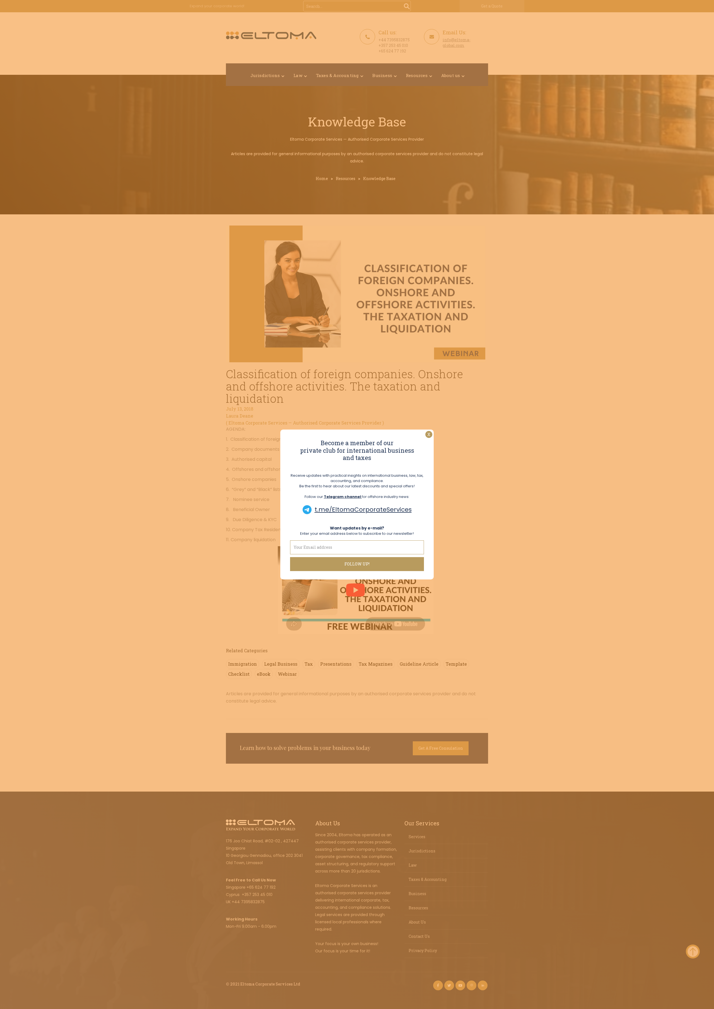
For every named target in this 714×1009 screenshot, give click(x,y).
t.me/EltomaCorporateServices (363, 509)
